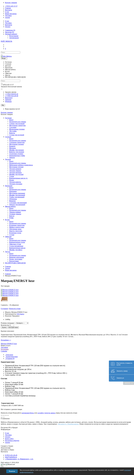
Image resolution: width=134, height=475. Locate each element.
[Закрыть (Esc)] (2, 415)
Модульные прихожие (17, 193)
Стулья (11, 235)
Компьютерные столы (17, 242)
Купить (4, 327)
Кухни (7, 219)
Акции (7, 268)
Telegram (8, 99)
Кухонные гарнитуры (17, 225)
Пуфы (11, 218)
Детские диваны (15, 171)
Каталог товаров (7, 112)
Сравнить (4, 305)
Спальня (8, 137)
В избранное (14, 305)
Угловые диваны (15, 214)
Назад (11, 120)
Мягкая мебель (10, 206)
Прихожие (13, 191)
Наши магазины (11, 270)
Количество (5, 325)
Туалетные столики (16, 154)
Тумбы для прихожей (16, 197)
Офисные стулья (15, 244)
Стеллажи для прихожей (18, 203)
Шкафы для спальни (16, 150)
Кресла (11, 216)
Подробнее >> (6, 340)
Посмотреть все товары (17, 122)
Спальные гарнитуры (17, 142)
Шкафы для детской (16, 174)
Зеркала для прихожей (17, 204)
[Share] (4, 415)
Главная (8, 266)
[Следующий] (4, 417)
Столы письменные (16, 246)
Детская (8, 159)
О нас (7, 433)
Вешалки (12, 201)
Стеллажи (12, 127)
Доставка (8, 435)
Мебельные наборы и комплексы (21, 165)
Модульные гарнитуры (17, 125)
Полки (11, 180)
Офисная (8, 236)
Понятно (12, 471)
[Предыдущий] (2, 417)
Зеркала (12, 157)
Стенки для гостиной (16, 123)
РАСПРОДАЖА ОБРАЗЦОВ (15, 263)
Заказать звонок (10, 92)
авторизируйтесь (28, 413)
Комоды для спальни (16, 152)
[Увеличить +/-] (8, 415)
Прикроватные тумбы (17, 155)
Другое (7, 252)
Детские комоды (15, 182)
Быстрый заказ (13, 327)
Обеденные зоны (15, 229)
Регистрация (13, 36)
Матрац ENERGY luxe (9, 344)
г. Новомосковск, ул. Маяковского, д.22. (19, 459)
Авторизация (14, 38)
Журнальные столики (17, 129)
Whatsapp (8, 101)
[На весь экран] (6, 415)
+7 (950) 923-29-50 (11, 96)
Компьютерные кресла (17, 248)
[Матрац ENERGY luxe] (10, 290)
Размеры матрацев (7, 323)
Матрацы (12, 148)
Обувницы (13, 199)
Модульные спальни (16, 144)
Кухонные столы (15, 233)
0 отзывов (4, 308)
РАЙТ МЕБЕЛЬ (6, 41)
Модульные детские (16, 167)
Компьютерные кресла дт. (18, 178)
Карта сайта (9, 439)
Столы (11, 176)
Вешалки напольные (16, 257)
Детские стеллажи (15, 184)
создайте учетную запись (46, 413)
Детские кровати (15, 169)
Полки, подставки (15, 259)
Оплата (7, 437)
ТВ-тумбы (13, 131)
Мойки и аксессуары (16, 227)
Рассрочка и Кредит (12, 440)
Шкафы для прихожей (17, 195)
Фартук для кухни (15, 231)
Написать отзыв (15, 308)
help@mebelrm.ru (11, 457)
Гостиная (8, 118)
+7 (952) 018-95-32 (11, 94)
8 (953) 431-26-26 (11, 455)
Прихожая (8, 186)
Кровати (12, 146)
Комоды (12, 133)
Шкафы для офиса (15, 250)
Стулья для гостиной (16, 135)
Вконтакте (8, 98)
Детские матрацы (15, 172)
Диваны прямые (15, 212)
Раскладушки (14, 261)
